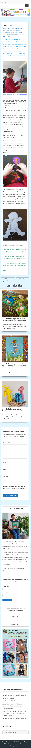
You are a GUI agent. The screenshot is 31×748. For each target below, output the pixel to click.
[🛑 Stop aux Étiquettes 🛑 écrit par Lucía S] (9, 645)
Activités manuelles (11, 30)
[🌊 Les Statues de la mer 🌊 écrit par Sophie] (9, 670)
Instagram (2, 2)
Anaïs (22, 28)
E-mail (5, 469)
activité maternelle (13, 34)
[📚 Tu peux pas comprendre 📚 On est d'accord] (22, 670)
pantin (8, 36)
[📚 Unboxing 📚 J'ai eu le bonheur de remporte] (22, 645)
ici (8, 124)
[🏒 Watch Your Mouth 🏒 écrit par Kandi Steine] (9, 657)
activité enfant (14, 32)
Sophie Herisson (7, 711)
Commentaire (7, 443)
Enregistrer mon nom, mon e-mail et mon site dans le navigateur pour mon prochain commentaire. (14, 488)
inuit (20, 34)
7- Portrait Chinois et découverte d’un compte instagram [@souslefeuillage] (12, 706)
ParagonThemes (15, 746)
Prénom (5, 586)
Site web (5, 476)
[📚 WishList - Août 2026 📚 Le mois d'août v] (22, 657)
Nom (5, 462)
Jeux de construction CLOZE (18, 695)
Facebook (5, 2)
